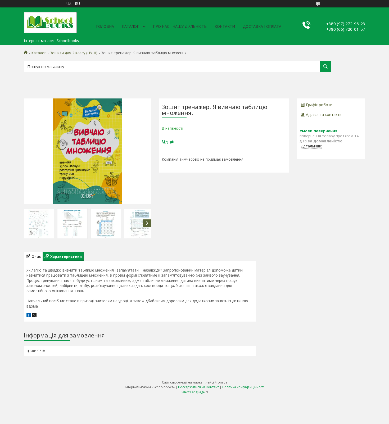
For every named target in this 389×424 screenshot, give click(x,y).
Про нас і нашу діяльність (180, 26)
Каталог (130, 26)
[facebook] (28, 315)
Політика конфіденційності (243, 387)
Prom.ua (221, 382)
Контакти (225, 26)
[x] (34, 315)
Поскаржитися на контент (198, 387)
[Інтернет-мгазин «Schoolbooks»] (50, 21)
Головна (105, 26)
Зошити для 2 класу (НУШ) (73, 53)
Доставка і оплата (262, 26)
